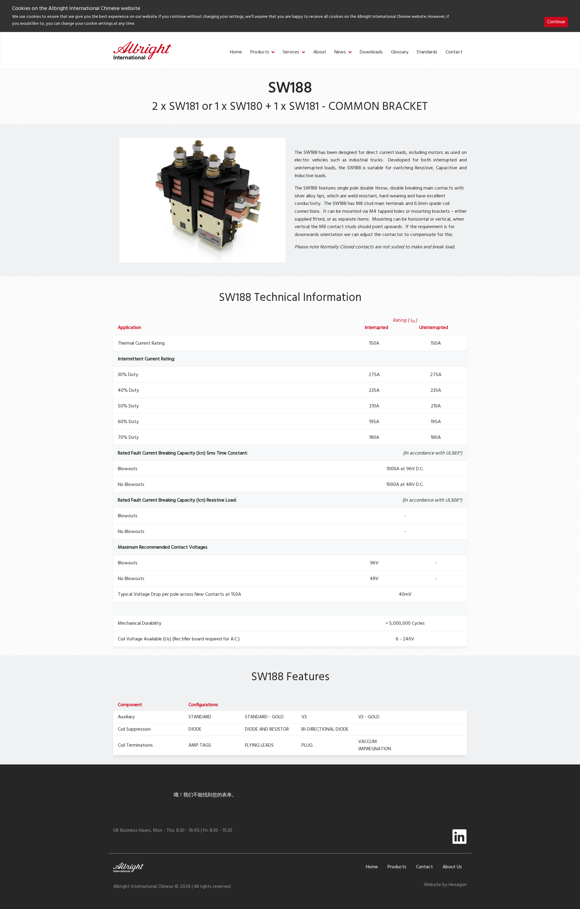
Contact (454, 52)
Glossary (399, 52)
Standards (427, 52)
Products (259, 52)
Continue (556, 22)
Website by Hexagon (445, 885)
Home (236, 52)
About (319, 52)
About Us (452, 867)
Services (291, 52)
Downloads (371, 52)
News (340, 52)
